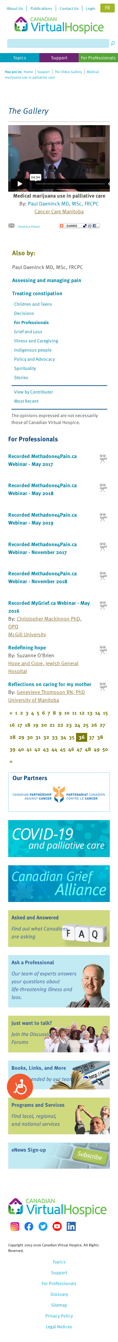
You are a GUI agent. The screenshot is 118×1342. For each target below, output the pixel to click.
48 (88, 749)
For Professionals (31, 322)
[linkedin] (71, 1226)
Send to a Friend (28, 226)
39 (12, 749)
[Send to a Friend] (13, 226)
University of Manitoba (33, 700)
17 (19, 725)
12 (82, 713)
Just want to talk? (31, 1023)
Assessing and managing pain (46, 280)
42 (37, 749)
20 (44, 725)
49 (97, 749)
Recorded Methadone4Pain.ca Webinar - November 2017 (42, 548)
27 (102, 725)
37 (91, 737)
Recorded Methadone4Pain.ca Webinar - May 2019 (42, 519)
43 (46, 749)
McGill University (27, 634)
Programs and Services (38, 1105)
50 (105, 749)
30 (30, 737)
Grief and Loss (28, 331)
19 (35, 725)
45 (63, 749)
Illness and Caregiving (36, 340)
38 (100, 737)
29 (21, 737)
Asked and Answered (35, 917)
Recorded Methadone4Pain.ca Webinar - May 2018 (42, 489)
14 (97, 713)
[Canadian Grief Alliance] (59, 883)
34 (63, 737)
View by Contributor (33, 391)
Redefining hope (27, 647)
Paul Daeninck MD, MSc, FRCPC (63, 203)
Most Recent (26, 400)
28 (13, 737)
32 (46, 737)
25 (85, 725)
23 (69, 725)
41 (29, 749)
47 (79, 749)
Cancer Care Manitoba (59, 211)
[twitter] (43, 1226)
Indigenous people (32, 349)
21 (52, 725)
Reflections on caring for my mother (49, 684)
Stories (21, 377)
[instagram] (14, 1226)
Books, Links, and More (38, 1068)
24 (77, 725)
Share (79, 225)
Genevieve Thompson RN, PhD (51, 692)
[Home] (59, 17)
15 (105, 713)
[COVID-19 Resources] (59, 838)
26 (94, 725)
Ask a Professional (32, 962)
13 (89, 713)
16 (12, 725)
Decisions (24, 313)
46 (71, 749)
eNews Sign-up (28, 1150)
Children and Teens (33, 303)
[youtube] (57, 1226)
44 (54, 749)
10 (66, 713)
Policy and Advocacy (34, 358)
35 (71, 737)
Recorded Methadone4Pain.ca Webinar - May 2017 (42, 460)
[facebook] (28, 1226)
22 (60, 725)
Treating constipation (37, 293)
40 (21, 749)
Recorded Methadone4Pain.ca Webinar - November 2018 (42, 577)
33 (55, 737)
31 (38, 737)
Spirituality (25, 368)
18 (27, 725)
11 (74, 713)
